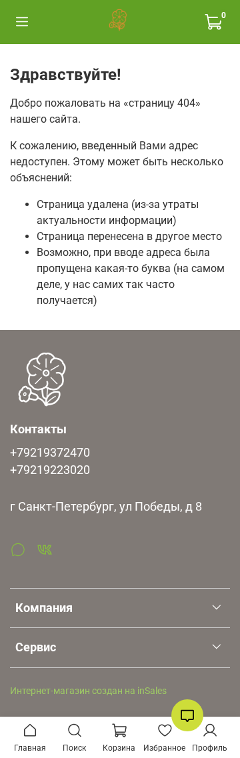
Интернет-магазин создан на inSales (88, 691)
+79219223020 (50, 470)
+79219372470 (50, 452)
